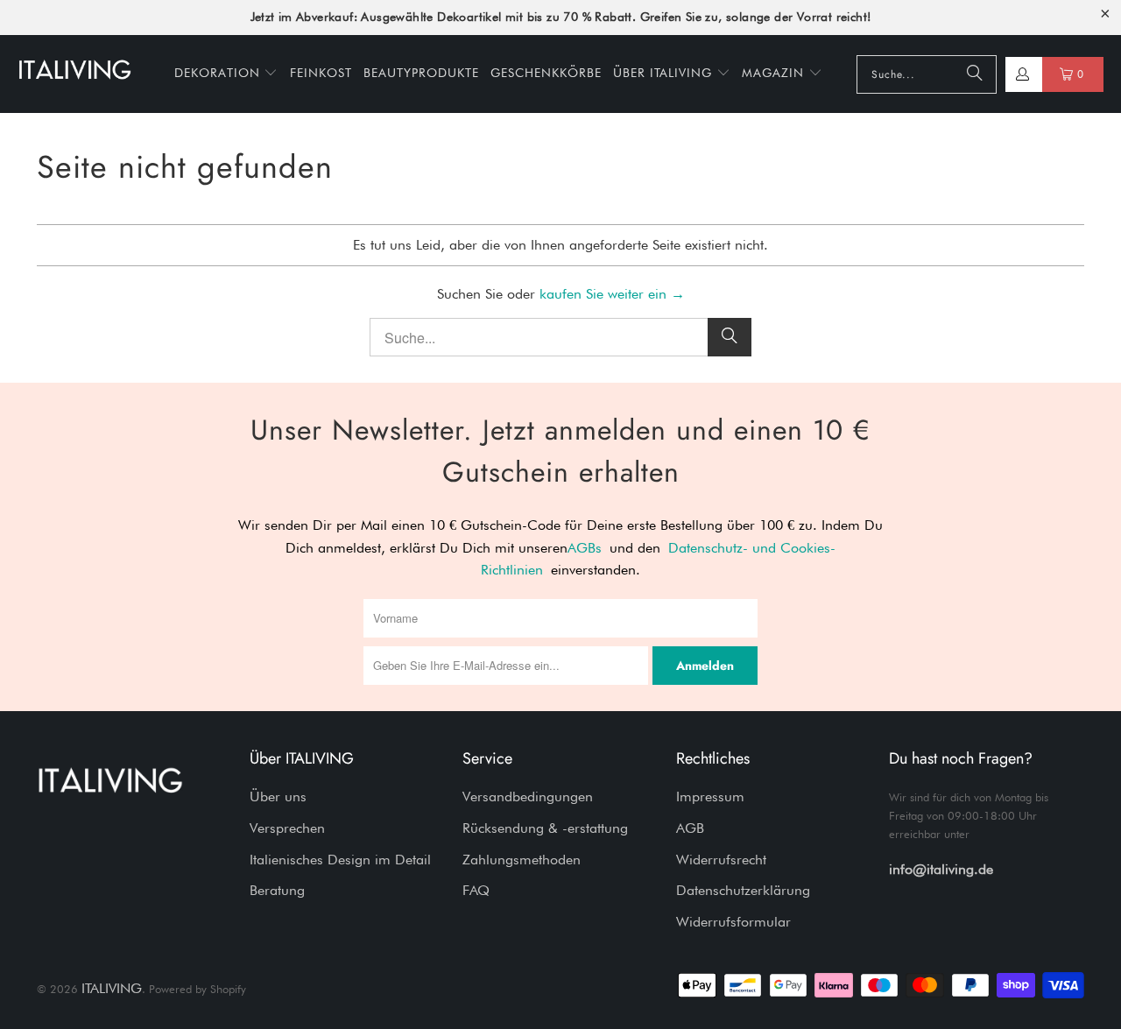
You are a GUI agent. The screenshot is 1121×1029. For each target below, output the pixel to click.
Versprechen (287, 828)
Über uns (278, 796)
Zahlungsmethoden (521, 859)
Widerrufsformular (733, 921)
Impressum (710, 796)
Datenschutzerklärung (743, 890)
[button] (226, 74)
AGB (690, 828)
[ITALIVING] (74, 74)
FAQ (476, 890)
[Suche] (975, 74)
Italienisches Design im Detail (340, 859)
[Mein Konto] (1021, 74)
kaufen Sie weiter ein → (612, 293)
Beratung (277, 890)
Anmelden (705, 665)
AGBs (585, 547)
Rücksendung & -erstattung (545, 828)
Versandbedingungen (527, 796)
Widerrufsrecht (721, 859)
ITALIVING (111, 988)
